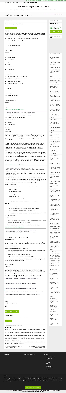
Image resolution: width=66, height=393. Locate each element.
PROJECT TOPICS (16, 9)
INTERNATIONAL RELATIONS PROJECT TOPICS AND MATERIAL (54, 209)
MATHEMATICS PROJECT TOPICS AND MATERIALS (55, 233)
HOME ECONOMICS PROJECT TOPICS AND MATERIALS (54, 185)
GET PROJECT (22, 9)
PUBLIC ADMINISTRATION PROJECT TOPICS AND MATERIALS (55, 287)
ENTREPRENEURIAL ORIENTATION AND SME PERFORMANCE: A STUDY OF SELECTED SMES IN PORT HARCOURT (21, 232)
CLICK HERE (8, 321)
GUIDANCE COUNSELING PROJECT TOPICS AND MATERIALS (55, 176)
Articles (47, 359)
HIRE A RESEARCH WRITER (30, 9)
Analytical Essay (49, 358)
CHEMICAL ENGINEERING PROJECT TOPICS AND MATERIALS (55, 111)
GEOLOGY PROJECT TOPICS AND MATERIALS (55, 172)
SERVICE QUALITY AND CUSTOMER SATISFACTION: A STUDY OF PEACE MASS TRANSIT (17, 231)
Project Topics (49, 366)
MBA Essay (48, 363)
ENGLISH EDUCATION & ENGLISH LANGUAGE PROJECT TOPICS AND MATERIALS (54, 157)
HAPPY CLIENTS (38, 9)
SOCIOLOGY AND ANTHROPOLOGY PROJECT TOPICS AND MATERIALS (54, 307)
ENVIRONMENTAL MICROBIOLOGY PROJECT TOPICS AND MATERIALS (55, 163)
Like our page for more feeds (29, 354)
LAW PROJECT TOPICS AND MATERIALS (54, 214)
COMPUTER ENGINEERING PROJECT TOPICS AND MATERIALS (55, 129)
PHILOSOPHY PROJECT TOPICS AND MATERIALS (55, 270)
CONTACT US (50, 9)
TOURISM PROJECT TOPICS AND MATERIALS (55, 319)
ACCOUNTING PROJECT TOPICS (54, 58)
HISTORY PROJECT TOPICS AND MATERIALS (55, 181)
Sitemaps (48, 369)
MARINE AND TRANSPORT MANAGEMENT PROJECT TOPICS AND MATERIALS (55, 225)
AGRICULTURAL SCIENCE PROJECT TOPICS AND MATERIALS (13, 325)
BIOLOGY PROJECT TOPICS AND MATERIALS (55, 96)
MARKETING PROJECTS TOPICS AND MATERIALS (55, 229)
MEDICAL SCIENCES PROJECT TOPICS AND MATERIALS (54, 237)
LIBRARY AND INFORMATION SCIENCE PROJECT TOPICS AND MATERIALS (54, 219)
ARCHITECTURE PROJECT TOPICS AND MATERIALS (55, 79)
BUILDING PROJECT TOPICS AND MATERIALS (55, 100)
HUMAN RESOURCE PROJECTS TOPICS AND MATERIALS (54, 195)
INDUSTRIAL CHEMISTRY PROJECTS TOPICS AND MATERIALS (55, 200)
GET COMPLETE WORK (10, 28)
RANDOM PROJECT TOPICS (53, 296)
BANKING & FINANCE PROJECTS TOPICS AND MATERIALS (54, 88)
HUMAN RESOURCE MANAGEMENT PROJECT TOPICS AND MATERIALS (55, 190)
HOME (11, 9)
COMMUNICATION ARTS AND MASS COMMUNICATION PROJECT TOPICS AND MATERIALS (54, 122)
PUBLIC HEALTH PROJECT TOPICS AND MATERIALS (55, 292)
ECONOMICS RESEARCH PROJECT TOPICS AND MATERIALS (55, 143)
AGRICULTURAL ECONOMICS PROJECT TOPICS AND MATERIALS (55, 66)
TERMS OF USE (44, 9)
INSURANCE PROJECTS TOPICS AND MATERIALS (55, 205)
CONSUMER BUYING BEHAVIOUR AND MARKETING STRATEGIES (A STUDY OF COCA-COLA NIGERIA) (19, 168)
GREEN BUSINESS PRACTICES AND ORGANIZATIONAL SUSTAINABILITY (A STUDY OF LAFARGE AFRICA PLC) (20, 112)
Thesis (47, 365)
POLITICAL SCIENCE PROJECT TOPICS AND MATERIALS (54, 274)
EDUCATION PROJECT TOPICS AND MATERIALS (55, 147)
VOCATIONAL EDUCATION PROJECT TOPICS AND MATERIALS (55, 323)
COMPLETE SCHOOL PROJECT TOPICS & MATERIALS (14, 23)
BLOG (55, 9)
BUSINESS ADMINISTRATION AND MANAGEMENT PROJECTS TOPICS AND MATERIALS (55, 105)
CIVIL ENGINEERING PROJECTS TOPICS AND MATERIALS (54, 116)
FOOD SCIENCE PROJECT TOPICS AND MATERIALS (55, 168)
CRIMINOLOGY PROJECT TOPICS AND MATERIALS (55, 138)
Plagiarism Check (49, 367)
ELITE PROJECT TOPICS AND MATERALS (11, 390)
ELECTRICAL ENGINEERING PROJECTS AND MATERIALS (55, 152)
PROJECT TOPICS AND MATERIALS (54, 279)
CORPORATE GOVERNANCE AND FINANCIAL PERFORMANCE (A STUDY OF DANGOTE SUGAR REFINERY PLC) (21, 113)
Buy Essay (48, 362)
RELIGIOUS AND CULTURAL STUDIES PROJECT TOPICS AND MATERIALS (54, 300)
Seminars (48, 361)
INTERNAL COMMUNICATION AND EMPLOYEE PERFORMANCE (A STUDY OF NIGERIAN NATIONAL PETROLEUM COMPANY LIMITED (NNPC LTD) (25, 169)
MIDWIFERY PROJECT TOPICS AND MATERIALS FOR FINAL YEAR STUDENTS (55, 247)
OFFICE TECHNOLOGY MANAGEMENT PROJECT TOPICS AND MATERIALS (55, 257)
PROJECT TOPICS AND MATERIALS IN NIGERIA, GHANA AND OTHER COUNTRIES (33, 391)
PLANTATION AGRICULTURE (11, 21)
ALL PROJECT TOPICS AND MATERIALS (55, 76)
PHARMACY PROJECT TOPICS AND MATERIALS (55, 266)
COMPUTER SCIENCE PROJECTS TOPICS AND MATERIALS (54, 134)
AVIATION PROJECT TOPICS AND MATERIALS (55, 83)
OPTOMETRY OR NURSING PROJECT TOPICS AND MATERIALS (55, 262)
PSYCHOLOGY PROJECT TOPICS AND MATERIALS (55, 283)
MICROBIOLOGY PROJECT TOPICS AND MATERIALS (55, 242)
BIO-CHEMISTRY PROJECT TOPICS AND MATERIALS (55, 92)
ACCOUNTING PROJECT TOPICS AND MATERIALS (55, 62)
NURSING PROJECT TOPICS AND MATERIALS (55, 252)
